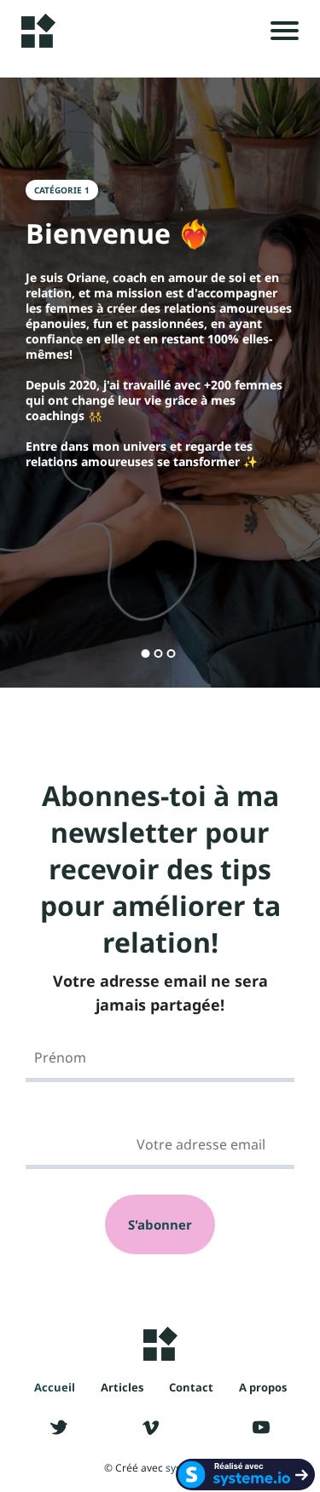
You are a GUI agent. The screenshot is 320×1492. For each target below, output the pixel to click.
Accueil (54, 1387)
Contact (191, 1387)
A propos (263, 1387)
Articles (122, 1387)
